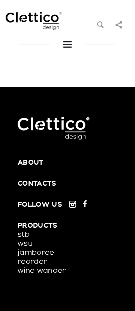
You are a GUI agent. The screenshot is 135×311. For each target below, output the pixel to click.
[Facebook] (85, 204)
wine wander (42, 270)
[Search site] (100, 25)
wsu (25, 243)
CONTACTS (37, 183)
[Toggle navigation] (67, 44)
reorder (32, 261)
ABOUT (31, 162)
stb (24, 234)
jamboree (36, 252)
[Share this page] (118, 25)
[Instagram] (73, 204)
